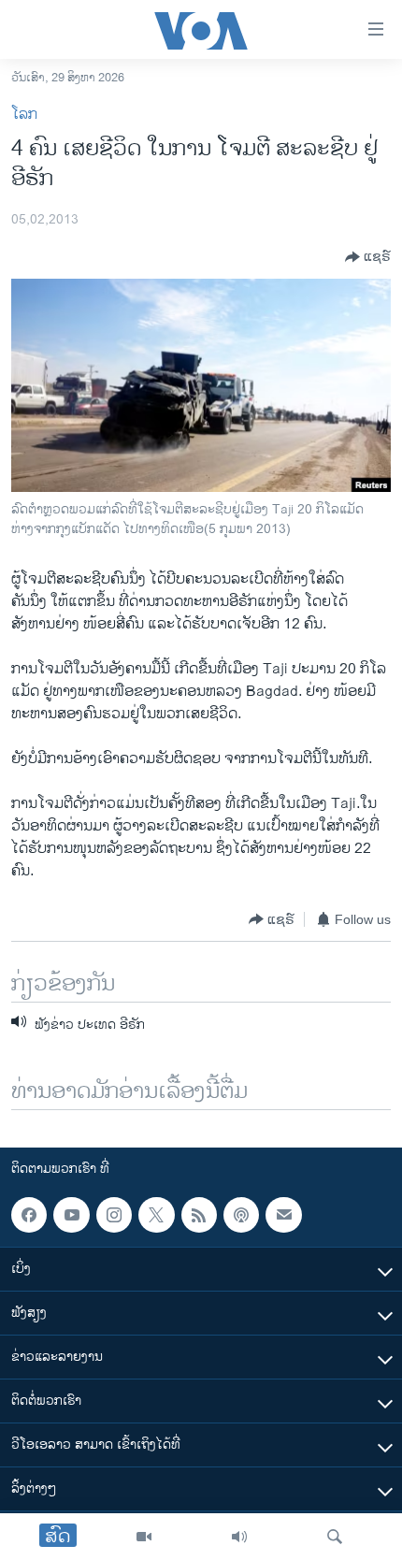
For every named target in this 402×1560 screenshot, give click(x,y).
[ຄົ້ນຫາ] (335, 1536)
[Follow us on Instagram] (114, 1215)
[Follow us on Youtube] (71, 1215)
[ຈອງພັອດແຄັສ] (283, 1215)
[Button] (368, 257)
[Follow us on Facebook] (29, 1215)
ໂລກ (24, 114)
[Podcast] (241, 1215)
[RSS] (199, 1215)
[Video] (144, 1536)
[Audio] (239, 1536)
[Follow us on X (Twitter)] (156, 1215)
